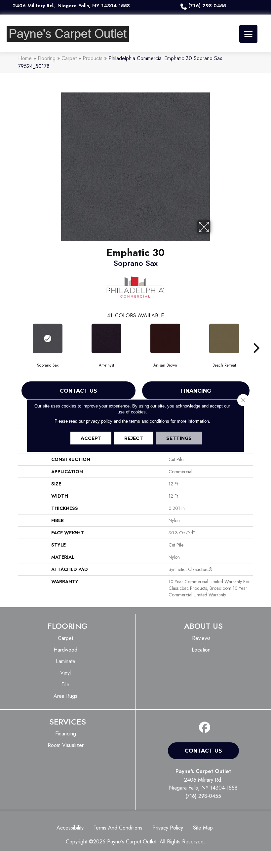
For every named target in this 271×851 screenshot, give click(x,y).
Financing (195, 391)
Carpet (69, 58)
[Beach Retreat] (224, 338)
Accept (91, 438)
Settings (179, 438)
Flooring (47, 58)
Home (25, 58)
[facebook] (205, 728)
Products (92, 58)
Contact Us (78, 391)
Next (256, 338)
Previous (15, 338)
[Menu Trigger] (248, 34)
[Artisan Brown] (165, 338)
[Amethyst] (106, 338)
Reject (133, 438)
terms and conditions (149, 420)
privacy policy (99, 420)
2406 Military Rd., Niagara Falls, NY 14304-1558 (71, 5)
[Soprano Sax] (47, 338)
